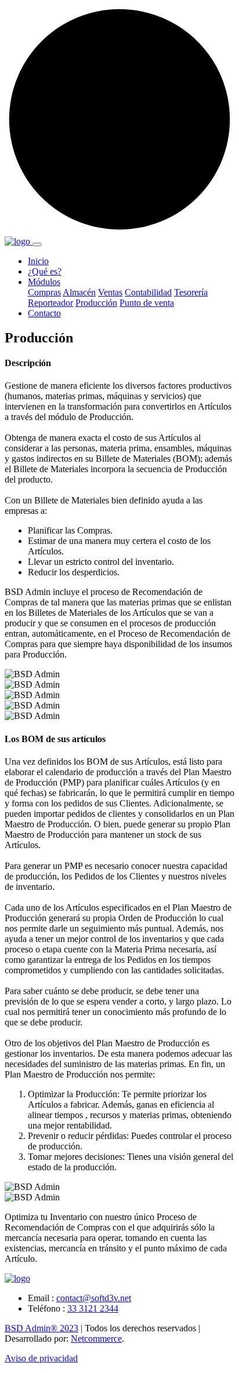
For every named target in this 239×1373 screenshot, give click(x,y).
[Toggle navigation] (37, 244)
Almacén (79, 292)
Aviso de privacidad (41, 1358)
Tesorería (191, 292)
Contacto (44, 313)
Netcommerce (96, 1338)
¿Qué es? (44, 271)
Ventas (110, 292)
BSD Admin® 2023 (41, 1328)
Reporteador (50, 303)
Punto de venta (146, 303)
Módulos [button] (44, 282)
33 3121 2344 (92, 1308)
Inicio (38, 261)
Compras (44, 292)
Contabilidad (148, 292)
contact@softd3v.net (93, 1298)
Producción (96, 303)
